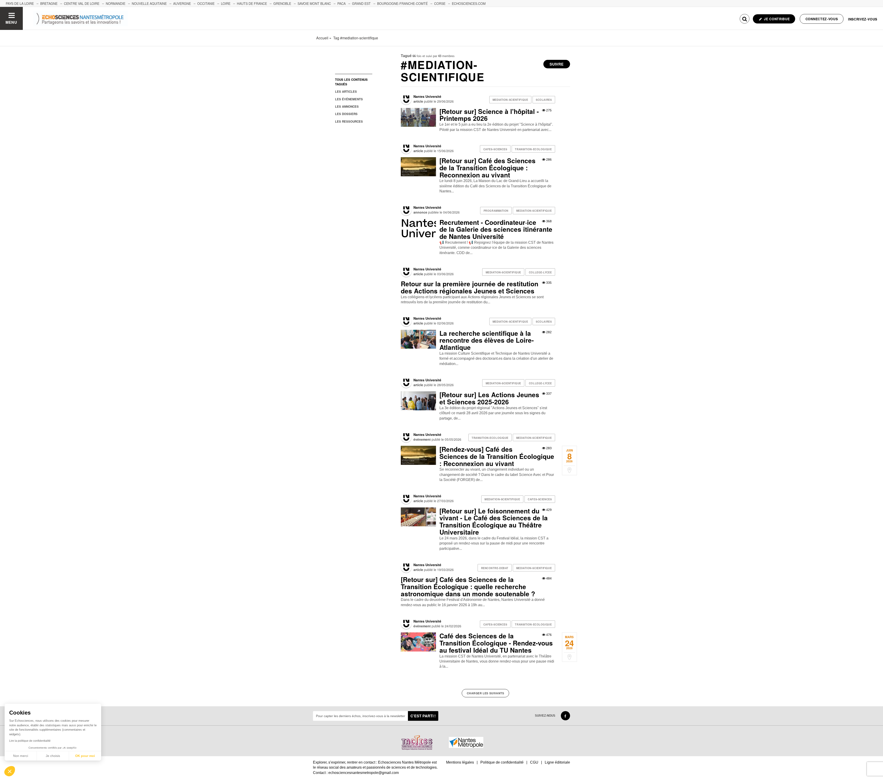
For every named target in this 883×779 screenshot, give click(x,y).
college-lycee (540, 272)
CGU (534, 762)
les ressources (349, 121)
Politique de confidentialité (502, 762)
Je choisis (53, 756)
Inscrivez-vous (862, 19)
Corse (439, 3)
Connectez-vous (822, 19)
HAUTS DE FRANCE (252, 3)
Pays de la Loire (20, 3)
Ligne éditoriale (557, 762)
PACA (341, 3)
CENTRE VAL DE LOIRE (81, 3)
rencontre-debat (494, 568)
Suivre (557, 64)
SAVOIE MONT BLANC (314, 3)
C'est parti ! (423, 715)
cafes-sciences (495, 149)
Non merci (20, 756)
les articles (346, 91)
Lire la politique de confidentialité (30, 740)
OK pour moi (85, 756)
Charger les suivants (485, 693)
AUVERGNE (182, 3)
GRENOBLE (282, 3)
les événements (349, 99)
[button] (9, 771)
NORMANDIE (115, 3)
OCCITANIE (206, 3)
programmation (496, 210)
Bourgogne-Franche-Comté (402, 3)
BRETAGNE (48, 3)
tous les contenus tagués (351, 81)
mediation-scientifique (510, 99)
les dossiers (346, 114)
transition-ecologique (533, 149)
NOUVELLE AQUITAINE (149, 3)
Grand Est (361, 3)
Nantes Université (427, 96)
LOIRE (225, 3)
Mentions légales (460, 762)
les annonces (347, 106)
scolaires (544, 99)
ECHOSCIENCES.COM (469, 3)
